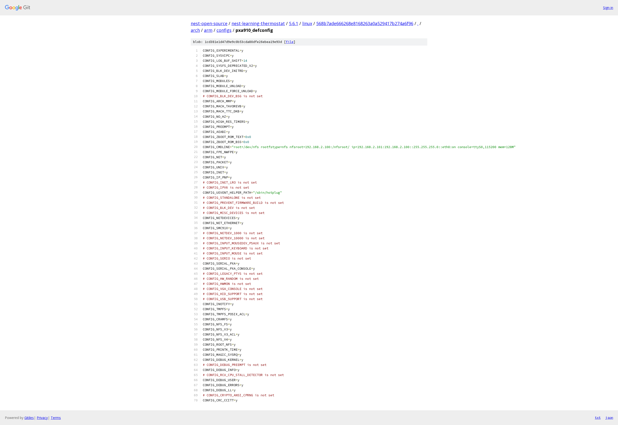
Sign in (608, 7)
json (609, 417)
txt (598, 417)
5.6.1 (293, 23)
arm (208, 30)
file (290, 42)
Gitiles (29, 417)
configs (224, 30)
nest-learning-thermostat (258, 23)
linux (307, 23)
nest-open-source (209, 23)
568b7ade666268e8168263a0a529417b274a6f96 (364, 23)
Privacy (42, 417)
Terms (56, 417)
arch (195, 30)
